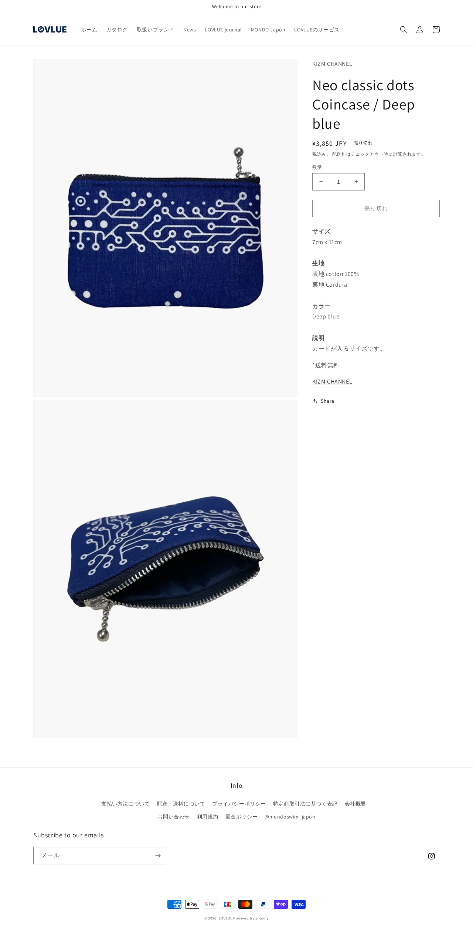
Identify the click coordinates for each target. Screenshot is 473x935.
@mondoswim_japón (290, 816)
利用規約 (207, 816)
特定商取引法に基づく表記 (305, 803)
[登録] (158, 855)
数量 (317, 167)
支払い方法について (125, 803)
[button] (403, 29)
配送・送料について (181, 803)
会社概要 (355, 803)
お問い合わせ (173, 816)
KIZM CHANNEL (332, 381)
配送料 (339, 154)
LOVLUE (225, 918)
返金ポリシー (241, 816)
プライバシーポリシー (239, 803)
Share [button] (327, 401)
